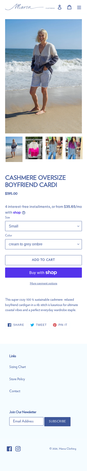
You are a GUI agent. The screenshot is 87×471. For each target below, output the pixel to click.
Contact (14, 391)
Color (8, 235)
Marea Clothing (67, 448)
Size (7, 217)
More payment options (43, 283)
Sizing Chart (17, 367)
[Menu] (79, 7)
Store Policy (17, 379)
